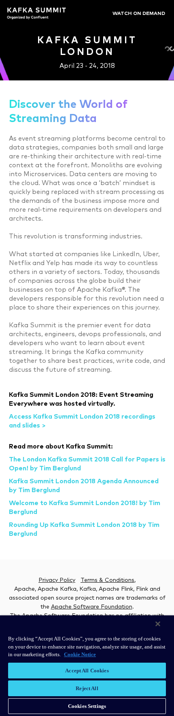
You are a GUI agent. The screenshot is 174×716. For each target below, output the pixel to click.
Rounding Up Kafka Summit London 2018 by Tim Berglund (84, 529)
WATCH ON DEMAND (138, 13)
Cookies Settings (87, 706)
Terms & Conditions (107, 580)
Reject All (87, 688)
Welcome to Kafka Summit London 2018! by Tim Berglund (84, 507)
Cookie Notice (80, 654)
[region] (87, 665)
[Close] (157, 623)
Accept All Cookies (86, 671)
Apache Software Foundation (91, 607)
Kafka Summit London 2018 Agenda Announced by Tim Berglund (84, 485)
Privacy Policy (56, 580)
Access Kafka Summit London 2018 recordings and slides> (82, 421)
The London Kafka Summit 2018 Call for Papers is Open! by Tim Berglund (87, 464)
